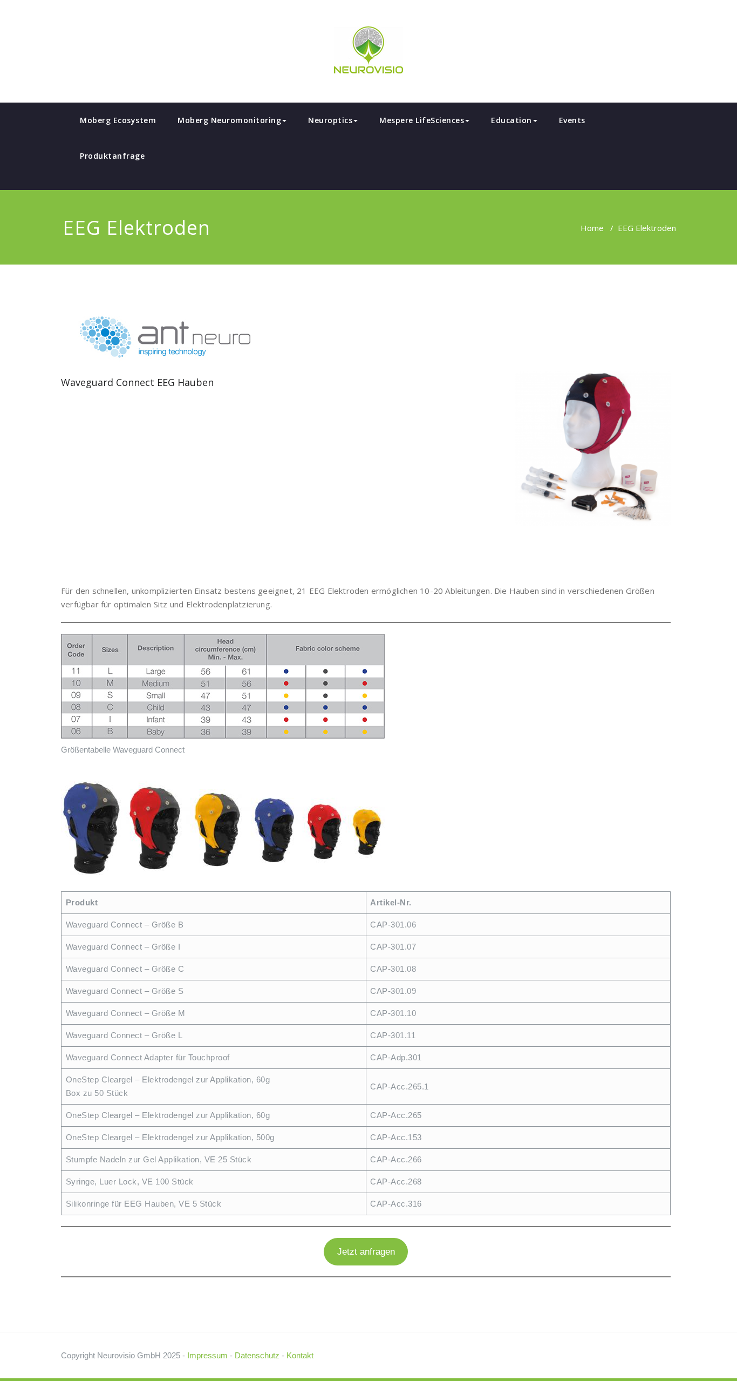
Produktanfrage (112, 156)
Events (572, 120)
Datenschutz (257, 1355)
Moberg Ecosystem (118, 120)
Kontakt (299, 1355)
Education (511, 120)
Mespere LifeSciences (421, 120)
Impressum (207, 1355)
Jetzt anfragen (366, 1252)
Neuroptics (330, 120)
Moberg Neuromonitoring (229, 120)
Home (592, 227)
